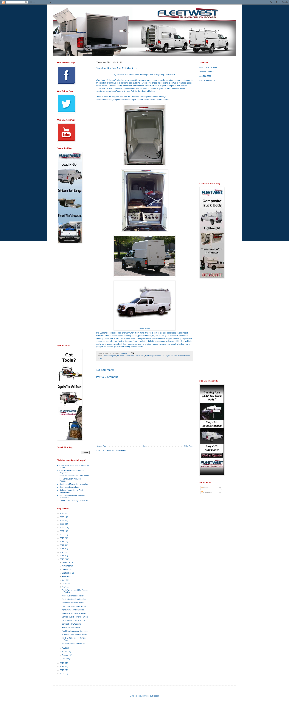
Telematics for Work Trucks (73, 603)
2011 (62, 667)
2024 (62, 521)
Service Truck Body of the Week (75, 617)
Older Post (188, 446)
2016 (62, 549)
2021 (62, 531)
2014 (62, 556)
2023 (62, 524)
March (65, 652)
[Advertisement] (121, 477)
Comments (207, 492)
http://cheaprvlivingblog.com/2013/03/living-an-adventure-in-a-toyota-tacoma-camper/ (133, 99)
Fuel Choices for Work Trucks (74, 606)
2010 (62, 670)
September (66, 573)
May (64, 587)
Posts (205, 488)
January (65, 659)
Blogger (155, 696)
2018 (62, 542)
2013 (62, 559)
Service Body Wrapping (71, 624)
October (65, 569)
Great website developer (69, 487)
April (64, 648)
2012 (62, 663)
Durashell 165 (114, 86)
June (64, 583)
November (66, 566)
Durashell (104, 333)
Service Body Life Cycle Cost (73, 620)
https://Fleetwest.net (207, 80)
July (64, 580)
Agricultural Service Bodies (73, 610)
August (65, 576)
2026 (62, 513)
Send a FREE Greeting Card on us (73, 501)
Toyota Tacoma (171, 356)
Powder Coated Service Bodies (74, 634)
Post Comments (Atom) (116, 450)
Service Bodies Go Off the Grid (74, 599)
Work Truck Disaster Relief (72, 596)
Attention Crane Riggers (71, 627)
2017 (62, 545)
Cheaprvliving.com (109, 356)
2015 (62, 552)
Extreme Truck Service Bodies (74, 613)
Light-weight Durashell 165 (155, 356)
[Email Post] (132, 353)
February (66, 655)
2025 (62, 517)
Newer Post (101, 446)
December (66, 562)
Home (145, 446)
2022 (62, 528)
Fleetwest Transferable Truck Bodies (130, 356)
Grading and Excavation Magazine (73, 484)
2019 (62, 538)
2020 (62, 535)
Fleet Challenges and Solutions (74, 631)
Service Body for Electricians (73, 644)
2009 (62, 674)
